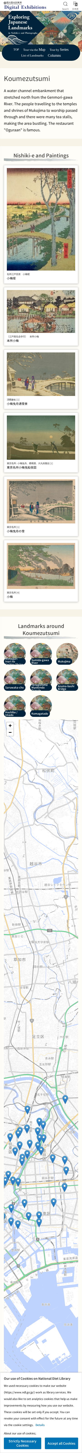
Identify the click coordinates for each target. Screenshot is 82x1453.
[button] (8, 1175)
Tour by (59, 49)
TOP (16, 49)
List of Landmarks (32, 55)
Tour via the (34, 49)
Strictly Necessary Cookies (22, 1443)
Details (40, 1425)
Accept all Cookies (61, 1443)
